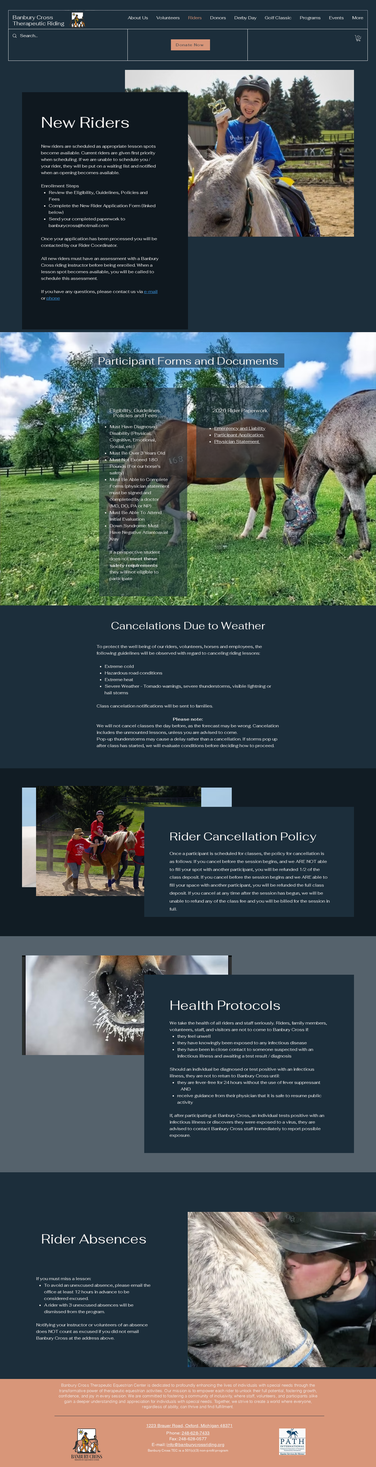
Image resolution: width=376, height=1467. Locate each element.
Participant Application (239, 435)
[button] (358, 38)
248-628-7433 (196, 1433)
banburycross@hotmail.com (78, 225)
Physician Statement (237, 441)
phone (53, 298)
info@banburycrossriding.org (195, 1444)
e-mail (151, 291)
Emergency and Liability (239, 428)
